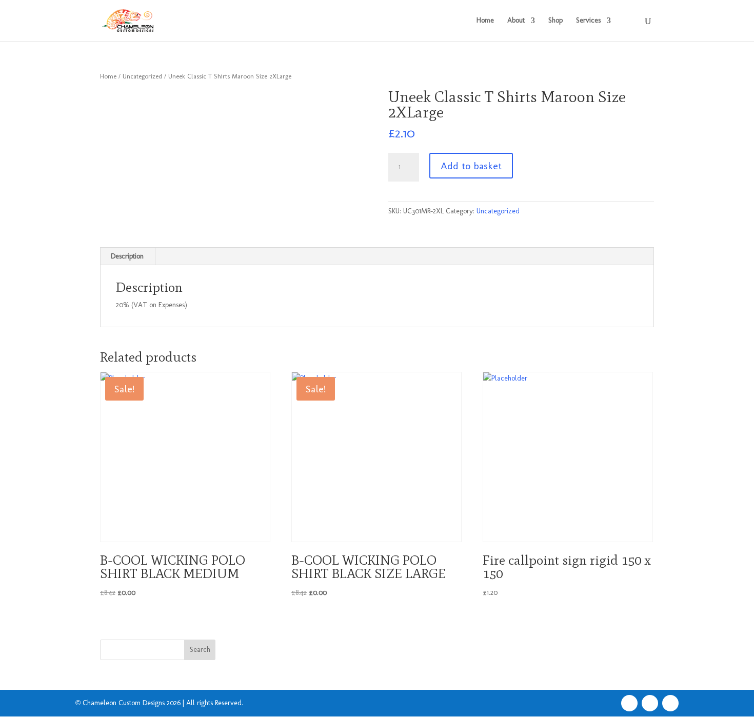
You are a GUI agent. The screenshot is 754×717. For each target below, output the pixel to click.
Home (485, 21)
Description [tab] (127, 256)
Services (588, 21)
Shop (555, 21)
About (516, 21)
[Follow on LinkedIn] (670, 703)
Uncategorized (142, 76)
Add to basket (471, 166)
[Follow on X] (650, 703)
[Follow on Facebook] (629, 703)
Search (200, 649)
